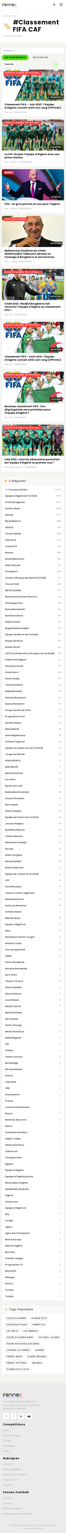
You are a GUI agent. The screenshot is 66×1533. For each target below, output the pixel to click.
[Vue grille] (56, 64)
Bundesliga (9, 1445)
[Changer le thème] (54, 4)
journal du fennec (18, 1350)
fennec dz (39, 1324)
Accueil (6, 15)
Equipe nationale (16, 1324)
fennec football (16, 1362)
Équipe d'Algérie (11, 1469)
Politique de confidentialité (17, 1513)
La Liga (7, 1440)
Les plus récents (15, 57)
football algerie (49, 1337)
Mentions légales (12, 1508)
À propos (8, 1498)
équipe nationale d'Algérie (22, 1343)
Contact (7, 1503)
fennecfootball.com (33, 1528)
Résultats (8, 1484)
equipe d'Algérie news (19, 1337)
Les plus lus (40, 57)
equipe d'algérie (16, 1318)
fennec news (14, 1356)
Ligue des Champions (15, 1474)
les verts (12, 1331)
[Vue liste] (61, 64)
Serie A (6, 1451)
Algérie (39, 1350)
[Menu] (61, 4)
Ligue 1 (6, 1430)
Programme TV (11, 1479)
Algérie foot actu (17, 1369)
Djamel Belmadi (36, 1356)
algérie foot (39, 1318)
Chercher (9, 64)
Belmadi (37, 1362)
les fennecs (30, 1331)
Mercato (7, 1464)
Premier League (11, 1435)
